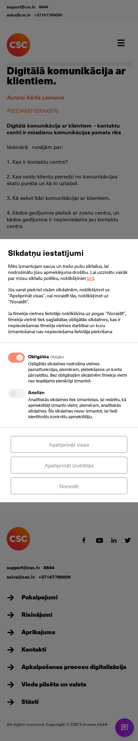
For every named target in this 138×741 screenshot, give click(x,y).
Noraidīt (69, 486)
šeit (90, 278)
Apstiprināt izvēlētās (69, 465)
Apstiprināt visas (69, 444)
